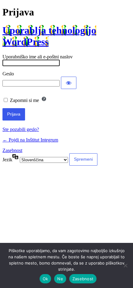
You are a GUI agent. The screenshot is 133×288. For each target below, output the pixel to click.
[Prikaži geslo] (68, 83)
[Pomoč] (44, 99)
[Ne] (125, 265)
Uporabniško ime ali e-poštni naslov (37, 56)
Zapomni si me (24, 100)
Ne (60, 278)
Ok (45, 278)
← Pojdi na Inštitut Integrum (30, 139)
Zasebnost (12, 150)
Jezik (7, 159)
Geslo (8, 73)
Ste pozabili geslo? (20, 129)
